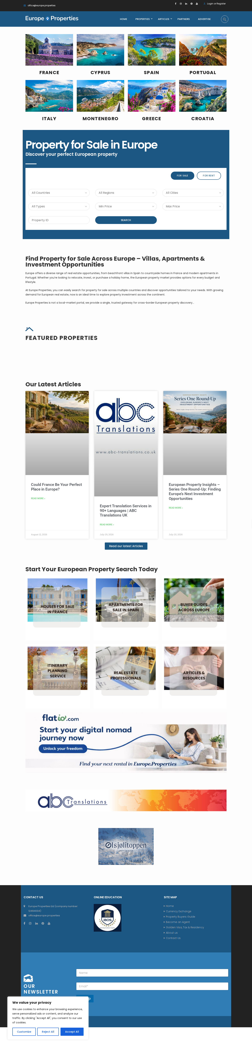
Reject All (48, 1032)
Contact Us (173, 938)
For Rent (209, 175)
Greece (151, 118)
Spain (151, 72)
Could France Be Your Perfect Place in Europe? (56, 486)
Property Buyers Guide (180, 917)
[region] (48, 1018)
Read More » (38, 498)
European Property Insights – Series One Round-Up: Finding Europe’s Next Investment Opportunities (195, 491)
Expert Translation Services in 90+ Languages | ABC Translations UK (125, 510)
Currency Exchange (178, 911)
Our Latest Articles (53, 384)
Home (170, 906)
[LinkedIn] (186, 3)
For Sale (182, 175)
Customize (24, 1032)
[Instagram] (181, 3)
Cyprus (101, 72)
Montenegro (100, 118)
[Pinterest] (191, 3)
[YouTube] (197, 3)
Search (126, 220)
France (49, 72)
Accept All (72, 1032)
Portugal (202, 72)
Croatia (202, 118)
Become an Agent (178, 922)
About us (172, 933)
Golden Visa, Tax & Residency (185, 927)
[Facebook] (175, 3)
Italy (49, 118)
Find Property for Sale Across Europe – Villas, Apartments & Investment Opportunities (115, 261)
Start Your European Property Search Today (91, 569)
